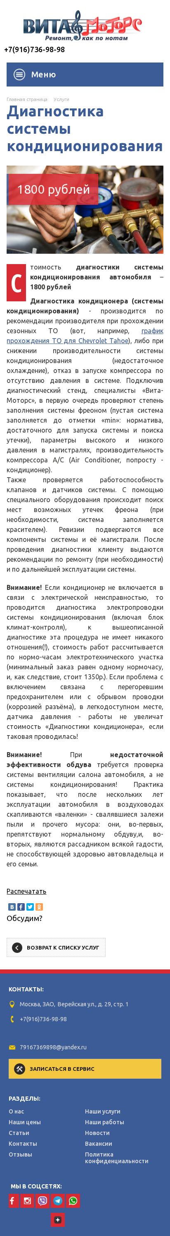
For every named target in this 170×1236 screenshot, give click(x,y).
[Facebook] (21, 907)
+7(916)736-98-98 (34, 49)
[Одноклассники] (39, 907)
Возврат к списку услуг (63, 947)
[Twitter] (30, 907)
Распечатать (26, 891)
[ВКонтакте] (12, 907)
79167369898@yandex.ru (53, 1047)
